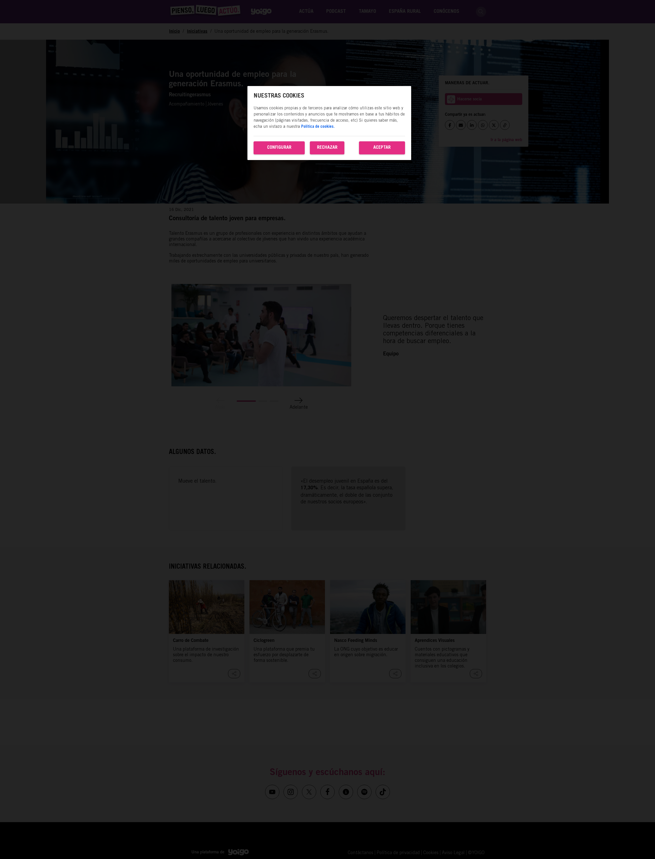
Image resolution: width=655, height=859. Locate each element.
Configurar (279, 147)
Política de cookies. (318, 126)
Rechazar (327, 147)
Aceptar (382, 147)
